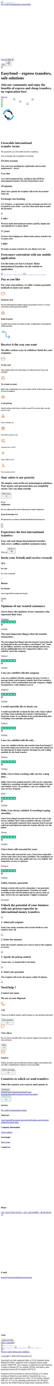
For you (4, 4)
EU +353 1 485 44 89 (28, 1212)
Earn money (22, 4)
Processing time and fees (21, 1120)
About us (4, 1132)
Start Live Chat (7, 1340)
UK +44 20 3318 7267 (10, 1212)
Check (3, 598)
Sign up (10, 60)
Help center (5, 1142)
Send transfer (6, 1120)
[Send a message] (8, 1073)
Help (29, 4)
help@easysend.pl (24, 1277)
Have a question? (8, 1343)
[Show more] (6, 497)
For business (12, 4)
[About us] (11, 552)
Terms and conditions (20, 1352)
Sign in (4, 59)
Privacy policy (6, 1352)
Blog (10, 1132)
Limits (15, 1122)
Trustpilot (5, 619)
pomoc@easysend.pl (9, 1277)
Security (10, 1122)
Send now (5, 1090)
